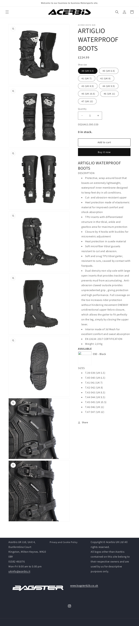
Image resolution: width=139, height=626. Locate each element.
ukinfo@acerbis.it (19, 571)
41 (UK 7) (87, 78)
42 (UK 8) (105, 78)
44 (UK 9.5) (109, 86)
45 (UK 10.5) (88, 93)
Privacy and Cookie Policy (63, 542)
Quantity (82, 108)
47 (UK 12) (87, 101)
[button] (7, 12)
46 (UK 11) (109, 93)
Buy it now (104, 152)
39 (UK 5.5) (88, 70)
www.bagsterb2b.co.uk (84, 585)
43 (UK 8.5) (88, 86)
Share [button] (85, 422)
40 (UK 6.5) (109, 70)
